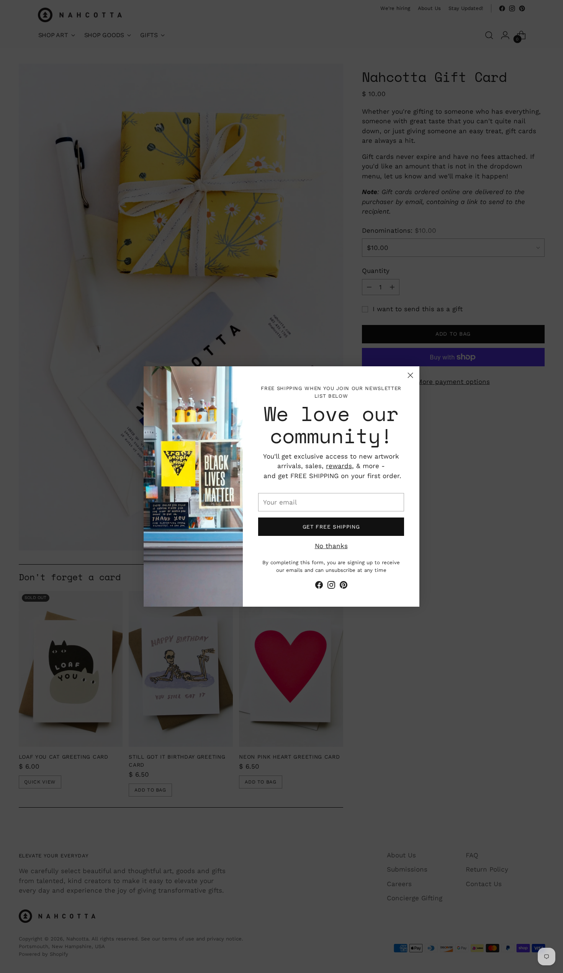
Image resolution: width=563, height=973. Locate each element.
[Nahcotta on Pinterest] (343, 586)
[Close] (410, 375)
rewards (339, 466)
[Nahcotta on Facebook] (319, 586)
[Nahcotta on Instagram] (331, 586)
